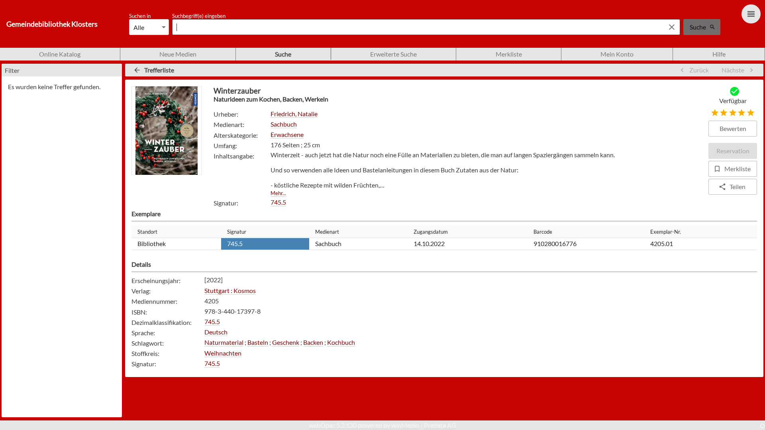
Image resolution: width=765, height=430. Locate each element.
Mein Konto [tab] (617, 54)
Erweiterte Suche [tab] (393, 54)
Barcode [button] (543, 232)
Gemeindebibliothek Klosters (52, 24)
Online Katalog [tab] (59, 54)
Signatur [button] (236, 232)
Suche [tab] (283, 54)
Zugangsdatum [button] (431, 232)
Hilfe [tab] (719, 54)
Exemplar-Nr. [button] (665, 232)
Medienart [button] (327, 232)
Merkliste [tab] (509, 54)
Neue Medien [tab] (177, 54)
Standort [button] (147, 232)
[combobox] (417, 27)
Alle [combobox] (138, 27)
